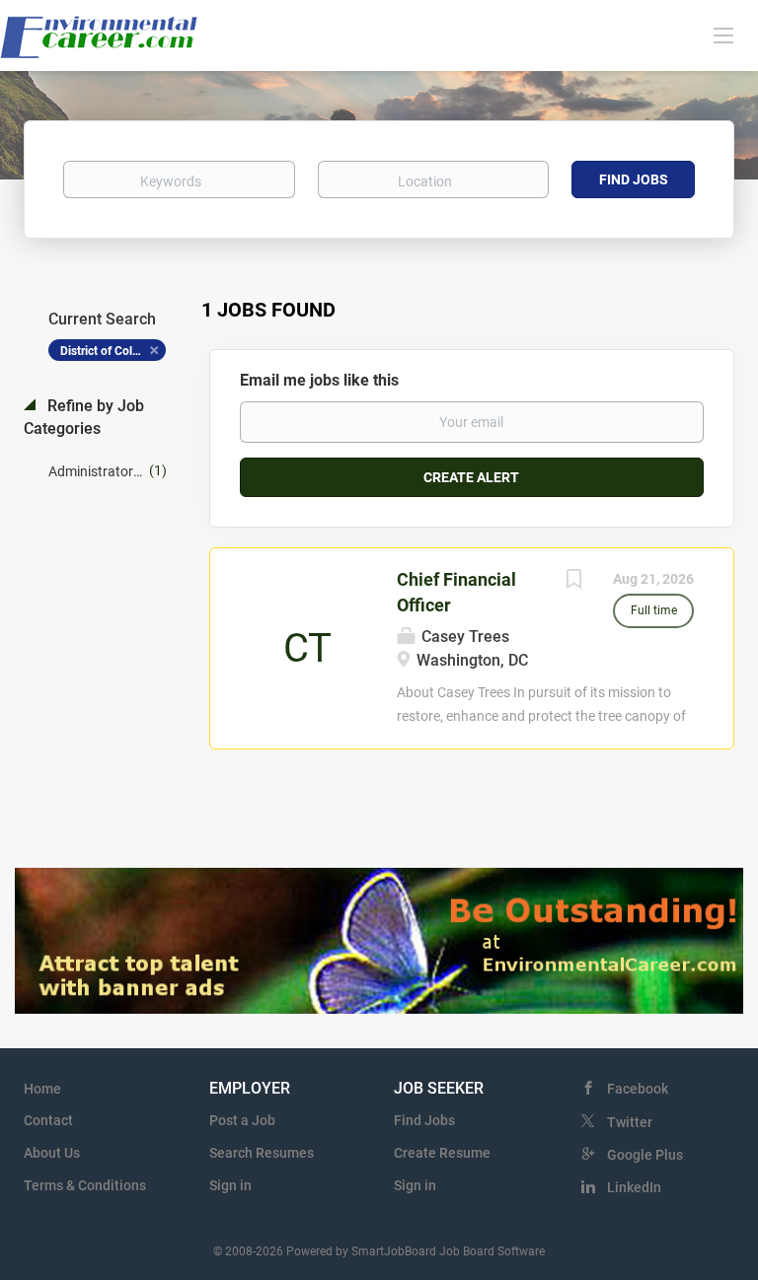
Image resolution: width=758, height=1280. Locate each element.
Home (42, 1089)
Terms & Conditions (85, 1185)
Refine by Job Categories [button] (84, 417)
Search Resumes (261, 1153)
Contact (48, 1120)
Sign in (230, 1185)
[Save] (573, 581)
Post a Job (242, 1120)
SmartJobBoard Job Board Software (448, 1251)
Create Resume (442, 1153)
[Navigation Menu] (723, 34)
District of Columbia (112, 351)
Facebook (637, 1089)
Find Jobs (633, 179)
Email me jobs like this (319, 380)
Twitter (629, 1122)
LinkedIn (634, 1187)
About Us (52, 1153)
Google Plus (645, 1155)
